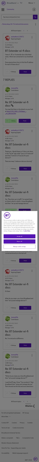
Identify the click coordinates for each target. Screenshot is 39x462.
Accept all (19, 236)
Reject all (19, 241)
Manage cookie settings (19, 246)
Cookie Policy (26, 231)
